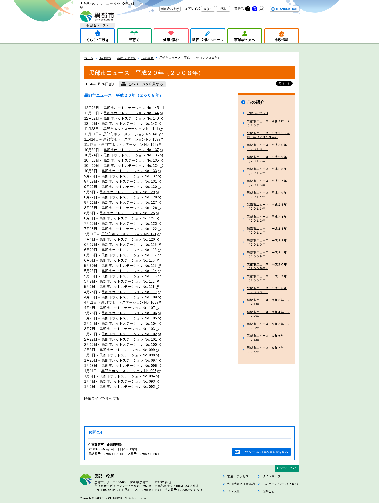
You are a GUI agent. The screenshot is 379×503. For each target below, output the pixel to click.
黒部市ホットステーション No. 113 (129, 276)
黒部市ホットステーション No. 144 (131, 113)
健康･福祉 (171, 40)
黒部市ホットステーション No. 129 (127, 192)
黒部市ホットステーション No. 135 (131, 160)
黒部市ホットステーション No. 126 (129, 208)
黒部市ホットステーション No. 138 (128, 144)
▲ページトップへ (286, 467)
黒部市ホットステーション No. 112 (127, 281)
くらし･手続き (97, 40)
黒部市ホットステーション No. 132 (129, 176)
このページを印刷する (145, 84)
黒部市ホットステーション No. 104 (129, 323)
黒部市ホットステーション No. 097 (129, 360)
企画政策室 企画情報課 (105, 444)
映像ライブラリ (257, 113)
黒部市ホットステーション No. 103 (127, 329)
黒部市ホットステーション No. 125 (127, 213)
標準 (223, 9)
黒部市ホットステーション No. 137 (131, 150)
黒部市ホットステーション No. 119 (129, 244)
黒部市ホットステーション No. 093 (127, 381)
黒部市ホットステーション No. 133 (129, 171)
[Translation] (284, 9)
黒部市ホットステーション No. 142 (129, 123)
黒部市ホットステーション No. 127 (129, 202)
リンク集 (233, 491)
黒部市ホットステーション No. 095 (128, 371)
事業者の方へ (244, 40)
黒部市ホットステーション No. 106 (129, 313)
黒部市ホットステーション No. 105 (129, 318)
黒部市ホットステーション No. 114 (129, 271)
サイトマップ (271, 476)
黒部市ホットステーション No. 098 (127, 355)
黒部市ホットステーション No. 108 (128, 302)
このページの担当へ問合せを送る (265, 452)
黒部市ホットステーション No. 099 (127, 350)
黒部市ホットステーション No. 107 (127, 308)
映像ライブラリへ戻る (101, 398)
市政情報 (282, 40)
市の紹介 (147, 58)
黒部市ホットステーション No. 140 (130, 134)
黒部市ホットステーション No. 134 (131, 166)
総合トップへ (99, 25)
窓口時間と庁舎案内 (241, 484)
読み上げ (173, 9)
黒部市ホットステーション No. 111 (127, 287)
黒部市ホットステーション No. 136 (131, 155)
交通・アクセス (238, 476)
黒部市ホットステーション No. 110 (129, 292)
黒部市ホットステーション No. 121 (128, 234)
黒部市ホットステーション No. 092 (127, 387)
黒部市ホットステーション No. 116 (127, 260)
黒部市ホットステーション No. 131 (129, 181)
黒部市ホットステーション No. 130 (129, 187)
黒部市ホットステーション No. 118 (129, 250)
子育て (134, 40)
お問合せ (268, 491)
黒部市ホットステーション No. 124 (127, 218)
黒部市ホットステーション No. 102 (129, 334)
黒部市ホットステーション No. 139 (130, 139)
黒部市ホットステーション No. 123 (129, 223)
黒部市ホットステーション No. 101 (129, 339)
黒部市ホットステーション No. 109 (129, 297)
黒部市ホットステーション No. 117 (129, 255)
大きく (208, 9)
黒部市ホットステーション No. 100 (129, 344)
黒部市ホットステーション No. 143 (131, 118)
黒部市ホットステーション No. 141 (130, 129)
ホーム (88, 58)
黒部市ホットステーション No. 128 (129, 197)
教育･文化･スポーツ (208, 40)
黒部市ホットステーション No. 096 (129, 365)
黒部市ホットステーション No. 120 (127, 239)
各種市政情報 (126, 58)
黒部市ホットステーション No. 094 (127, 376)
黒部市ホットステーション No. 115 (129, 266)
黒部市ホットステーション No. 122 (129, 229)
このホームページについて (280, 484)
